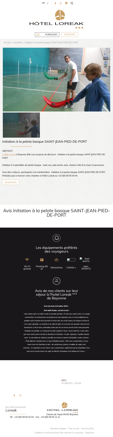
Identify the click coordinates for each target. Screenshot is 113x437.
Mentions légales (58, 428)
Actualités (17, 42)
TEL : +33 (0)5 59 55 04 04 (73, 3)
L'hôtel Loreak (9, 154)
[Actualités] (66, 2)
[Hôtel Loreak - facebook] (55, 3)
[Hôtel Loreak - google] (61, 3)
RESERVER (11, 182)
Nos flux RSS (88, 428)
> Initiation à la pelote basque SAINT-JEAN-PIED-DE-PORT (50, 42)
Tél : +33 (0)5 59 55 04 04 (22, 417)
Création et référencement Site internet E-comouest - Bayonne (64, 432)
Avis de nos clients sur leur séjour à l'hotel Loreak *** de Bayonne (56, 294)
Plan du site (73, 428)
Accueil (7, 42)
